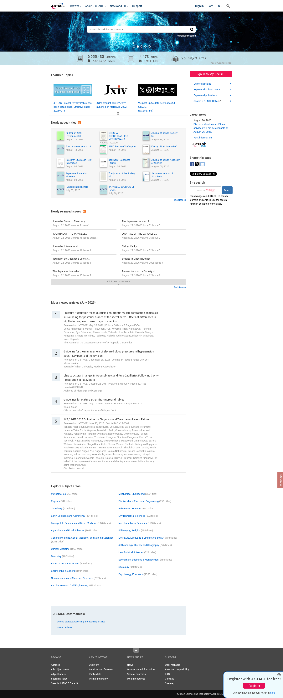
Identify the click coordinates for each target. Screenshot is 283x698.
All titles (55, 664)
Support (137, 6)
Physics (55, 501)
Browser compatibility (177, 669)
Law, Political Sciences (131, 552)
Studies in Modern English (143, 260)
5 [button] (149, 46)
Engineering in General (63, 570)
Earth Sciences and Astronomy (68, 515)
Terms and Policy (98, 678)
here (272, 692)
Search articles (59, 678)
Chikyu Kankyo (141, 248)
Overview (94, 664)
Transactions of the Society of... (141, 273)
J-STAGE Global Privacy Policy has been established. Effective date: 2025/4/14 (73, 106)
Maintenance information (141, 669)
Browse (74, 6)
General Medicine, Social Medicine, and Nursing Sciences (82, 537)
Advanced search (186, 35)
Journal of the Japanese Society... (72, 260)
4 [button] (145, 46)
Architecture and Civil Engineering (69, 585)
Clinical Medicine (60, 549)
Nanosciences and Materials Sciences (72, 578)
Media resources (136, 678)
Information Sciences (130, 508)
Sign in (199, 6)
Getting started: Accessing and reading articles (81, 621)
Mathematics (58, 494)
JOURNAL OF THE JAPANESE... (75, 235)
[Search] (192, 29)
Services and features (101, 669)
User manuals (172, 664)
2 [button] (138, 46)
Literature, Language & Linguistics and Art (141, 537)
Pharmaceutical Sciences (65, 563)
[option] (141, 38)
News (130, 664)
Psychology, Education (130, 574)
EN (219, 6)
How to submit (64, 627)
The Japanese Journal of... (141, 223)
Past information (202, 137)
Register (254, 686)
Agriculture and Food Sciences (68, 530)
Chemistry (56, 508)
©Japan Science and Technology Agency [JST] (201, 693)
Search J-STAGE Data (205, 101)
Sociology (123, 567)
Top (136, 650)
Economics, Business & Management (138, 559)
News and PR (118, 6)
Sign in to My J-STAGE (211, 74)
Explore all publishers (205, 95)
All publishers (58, 674)
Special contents (136, 674)
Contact (169, 678)
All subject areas (60, 669)
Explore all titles (202, 83)
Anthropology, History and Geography (138, 545)
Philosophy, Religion (129, 530)
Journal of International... (72, 248)
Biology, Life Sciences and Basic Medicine (74, 523)
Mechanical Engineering (131, 494)
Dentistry (56, 556)
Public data (95, 674)
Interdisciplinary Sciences (132, 523)
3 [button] (142, 46)
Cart (210, 6)
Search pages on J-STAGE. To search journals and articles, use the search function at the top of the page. (209, 199)
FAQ (167, 674)
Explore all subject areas (206, 89)
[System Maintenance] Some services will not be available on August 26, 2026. (210, 127)
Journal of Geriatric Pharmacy (71, 223)
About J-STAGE (94, 6)
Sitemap (169, 683)
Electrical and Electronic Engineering (138, 501)
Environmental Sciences (131, 515)
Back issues (179, 199)
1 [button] (134, 46)
